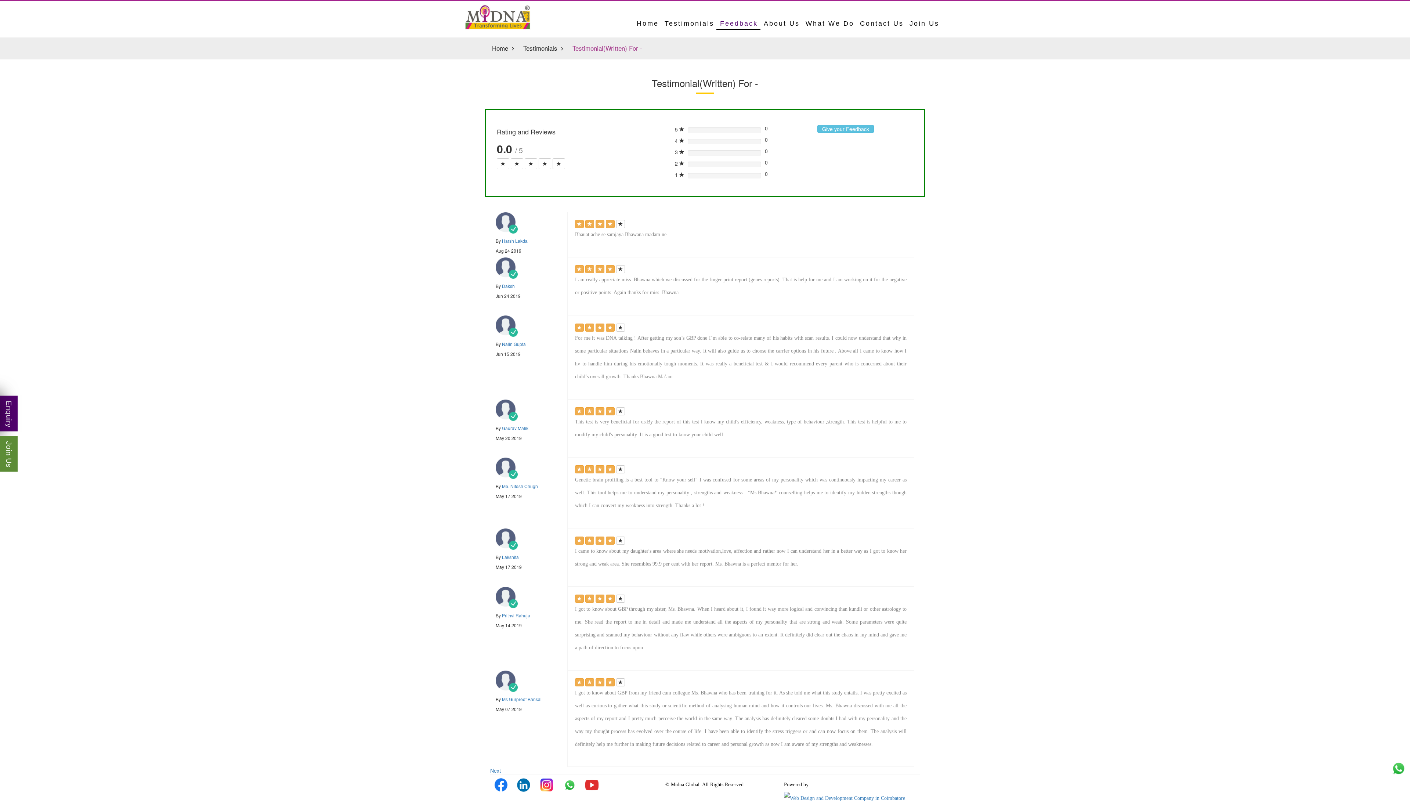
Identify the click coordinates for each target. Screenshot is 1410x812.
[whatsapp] (569, 784)
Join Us (924, 23)
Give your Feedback (845, 129)
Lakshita (510, 557)
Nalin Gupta (514, 344)
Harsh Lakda (515, 241)
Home (500, 48)
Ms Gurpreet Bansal (522, 699)
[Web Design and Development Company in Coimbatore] (844, 797)
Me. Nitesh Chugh (520, 486)
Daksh (508, 286)
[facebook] (500, 784)
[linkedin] (523, 784)
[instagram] (546, 784)
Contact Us (882, 23)
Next (495, 770)
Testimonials (689, 23)
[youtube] (592, 784)
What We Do (830, 23)
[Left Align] (503, 163)
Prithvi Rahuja (516, 615)
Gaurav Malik (515, 428)
